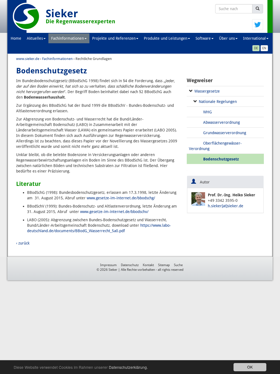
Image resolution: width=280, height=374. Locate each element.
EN (264, 48)
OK (250, 367)
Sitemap (164, 265)
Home (16, 38)
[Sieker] (26, 16)
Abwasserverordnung (221, 122)
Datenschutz (130, 265)
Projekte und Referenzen (114, 38)
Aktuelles (35, 38)
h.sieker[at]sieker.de (225, 206)
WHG (207, 112)
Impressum (108, 265)
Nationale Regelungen (218, 101)
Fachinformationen (67, 38)
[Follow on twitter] (257, 24)
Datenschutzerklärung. (128, 367)
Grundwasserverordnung (224, 133)
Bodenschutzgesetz (221, 159)
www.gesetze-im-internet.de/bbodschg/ (121, 198)
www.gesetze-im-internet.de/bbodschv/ (114, 211)
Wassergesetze (207, 91)
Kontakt (148, 265)
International (254, 38)
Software (203, 38)
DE (256, 48)
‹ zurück (23, 243)
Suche (178, 265)
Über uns (227, 38)
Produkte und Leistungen (165, 38)
